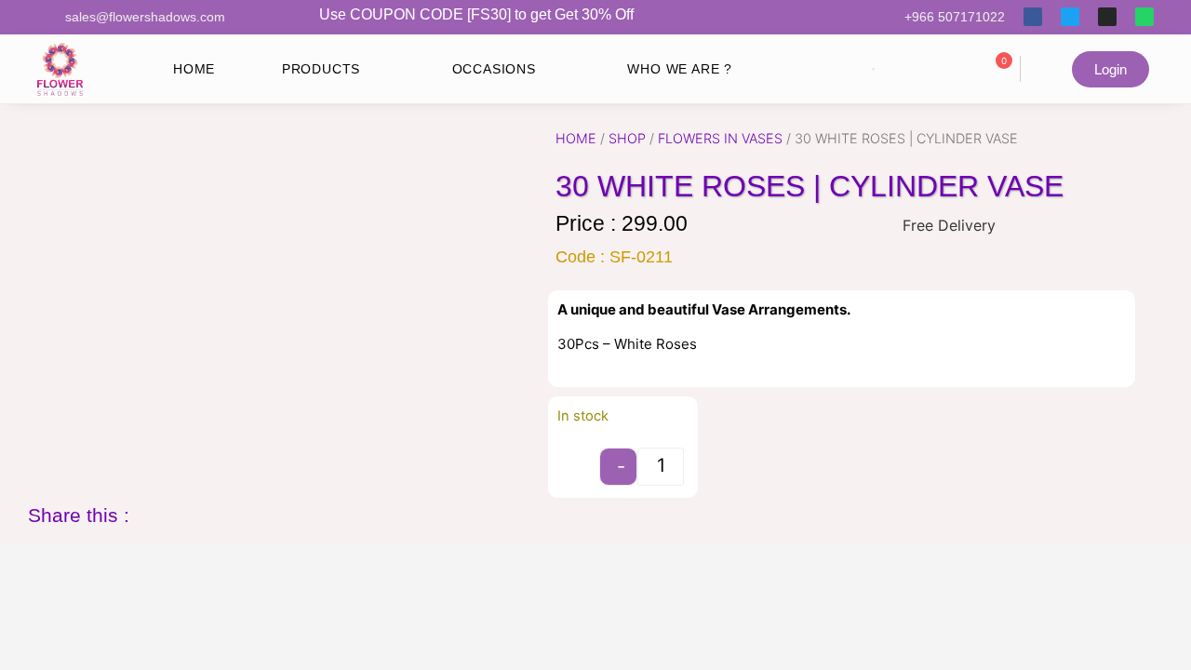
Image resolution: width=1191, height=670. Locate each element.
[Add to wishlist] (578, 455)
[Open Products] (375, 69)
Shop (627, 138)
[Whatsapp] (1144, 16)
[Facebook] (1033, 16)
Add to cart (796, 455)
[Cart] (1044, 69)
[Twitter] (1070, 16)
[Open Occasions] (551, 69)
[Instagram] (1107, 16)
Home (575, 138)
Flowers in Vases (720, 138)
